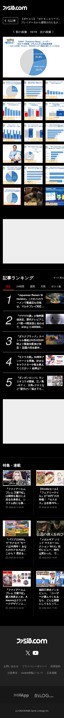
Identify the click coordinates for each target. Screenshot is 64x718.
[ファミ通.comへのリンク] (15, 8)
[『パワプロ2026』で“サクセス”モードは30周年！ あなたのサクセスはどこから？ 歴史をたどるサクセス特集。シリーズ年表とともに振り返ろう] (17, 528)
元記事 (11, 20)
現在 (8, 286)
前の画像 (21, 32)
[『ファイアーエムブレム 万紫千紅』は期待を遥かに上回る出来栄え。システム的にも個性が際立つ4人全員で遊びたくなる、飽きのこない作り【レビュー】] (17, 478)
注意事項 (12, 672)
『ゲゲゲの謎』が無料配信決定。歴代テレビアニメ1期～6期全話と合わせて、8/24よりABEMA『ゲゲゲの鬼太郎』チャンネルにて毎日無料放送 (30, 321)
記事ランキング (18, 277)
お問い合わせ (11, 666)
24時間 (20, 286)
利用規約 (55, 666)
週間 (32, 286)
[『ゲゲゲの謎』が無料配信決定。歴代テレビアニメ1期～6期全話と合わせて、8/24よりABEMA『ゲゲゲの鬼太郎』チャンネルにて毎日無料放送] (55, 319)
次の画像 (45, 32)
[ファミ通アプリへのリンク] (21, 695)
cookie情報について (32, 672)
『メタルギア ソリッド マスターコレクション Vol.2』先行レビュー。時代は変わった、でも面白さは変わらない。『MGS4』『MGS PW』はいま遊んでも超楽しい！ (50, 546)
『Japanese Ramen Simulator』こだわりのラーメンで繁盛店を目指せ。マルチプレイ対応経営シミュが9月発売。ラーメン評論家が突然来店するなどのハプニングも (30, 300)
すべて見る (58, 277)
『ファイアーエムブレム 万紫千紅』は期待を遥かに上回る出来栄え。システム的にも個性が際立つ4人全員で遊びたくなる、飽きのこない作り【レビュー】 (16, 496)
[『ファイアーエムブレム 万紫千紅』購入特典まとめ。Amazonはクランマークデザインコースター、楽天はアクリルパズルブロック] (17, 579)
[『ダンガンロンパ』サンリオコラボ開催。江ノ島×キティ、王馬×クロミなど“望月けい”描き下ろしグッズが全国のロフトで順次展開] (55, 381)
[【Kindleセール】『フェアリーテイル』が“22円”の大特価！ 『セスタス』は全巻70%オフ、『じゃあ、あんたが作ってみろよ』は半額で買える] (50, 478)
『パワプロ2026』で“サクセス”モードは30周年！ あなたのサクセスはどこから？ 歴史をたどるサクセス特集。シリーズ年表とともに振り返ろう (16, 546)
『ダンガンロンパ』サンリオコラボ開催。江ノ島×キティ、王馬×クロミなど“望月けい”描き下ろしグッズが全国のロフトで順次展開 (30, 383)
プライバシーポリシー (34, 666)
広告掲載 (52, 672)
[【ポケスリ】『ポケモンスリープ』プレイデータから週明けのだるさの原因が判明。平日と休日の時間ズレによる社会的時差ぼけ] (12, 89)
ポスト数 (56, 286)
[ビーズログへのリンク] (44, 695)
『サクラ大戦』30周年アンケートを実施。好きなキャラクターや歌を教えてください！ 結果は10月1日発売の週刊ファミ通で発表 (30, 362)
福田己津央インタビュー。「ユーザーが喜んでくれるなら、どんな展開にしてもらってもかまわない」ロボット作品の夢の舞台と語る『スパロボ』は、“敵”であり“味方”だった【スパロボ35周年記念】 (49, 596)
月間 (43, 286)
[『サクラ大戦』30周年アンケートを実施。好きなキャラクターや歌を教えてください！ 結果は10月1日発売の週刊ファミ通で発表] (55, 360)
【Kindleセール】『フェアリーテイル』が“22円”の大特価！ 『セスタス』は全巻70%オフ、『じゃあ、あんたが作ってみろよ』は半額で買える (49, 496)
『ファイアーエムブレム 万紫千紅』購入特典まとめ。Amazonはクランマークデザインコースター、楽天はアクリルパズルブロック (16, 596)
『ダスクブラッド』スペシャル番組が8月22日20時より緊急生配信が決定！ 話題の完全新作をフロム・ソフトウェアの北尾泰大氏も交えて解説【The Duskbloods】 (30, 341)
